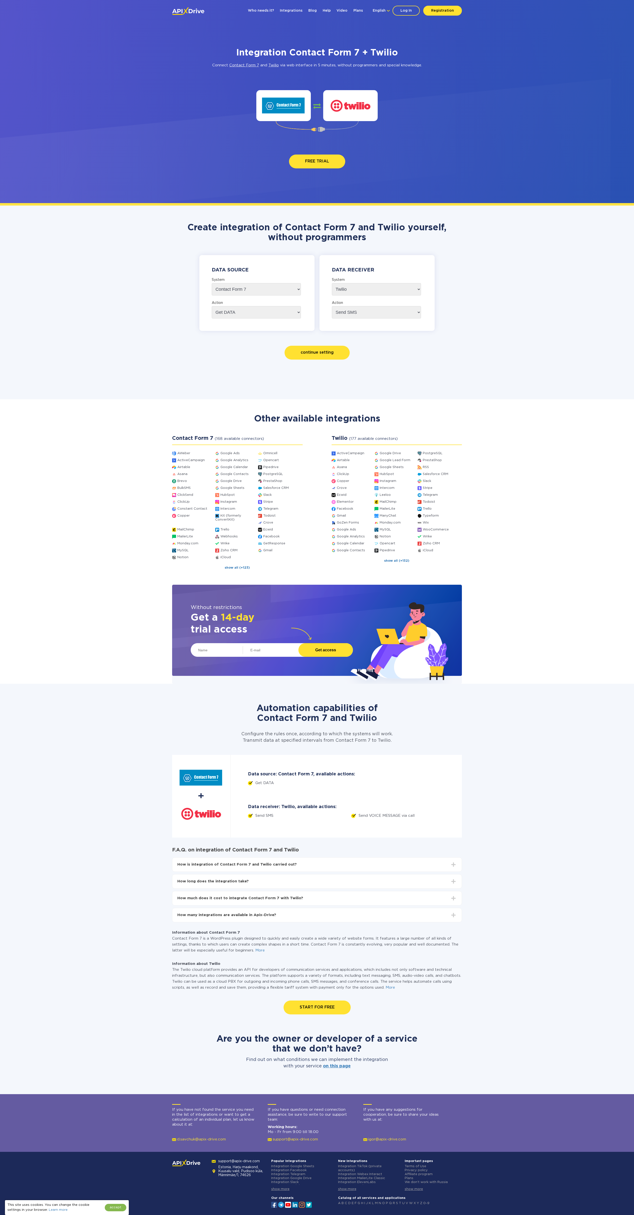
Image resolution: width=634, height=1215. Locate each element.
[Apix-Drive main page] (188, 11)
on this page (337, 1066)
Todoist (269, 515)
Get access (325, 650)
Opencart (271, 460)
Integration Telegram (288, 1174)
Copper (183, 515)
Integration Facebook (289, 1170)
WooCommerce (436, 529)
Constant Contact (192, 508)
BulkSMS (184, 488)
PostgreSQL (273, 474)
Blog (312, 10)
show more (280, 1189)
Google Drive (231, 481)
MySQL (183, 550)
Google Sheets (232, 488)
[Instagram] (302, 1204)
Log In (406, 10)
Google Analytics (234, 460)
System (218, 279)
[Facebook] (274, 1204)
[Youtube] (288, 1204)
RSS (426, 467)
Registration (442, 10)
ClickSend (185, 495)
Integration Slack (285, 1182)
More (260, 950)
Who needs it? (261, 10)
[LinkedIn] (295, 1204)
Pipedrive (271, 467)
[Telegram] (281, 1205)
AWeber (183, 453)
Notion (182, 557)
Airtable (183, 467)
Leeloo (385, 495)
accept (115, 1207)
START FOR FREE (317, 1007)
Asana (182, 474)
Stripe (268, 502)
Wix (426, 522)
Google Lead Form (395, 460)
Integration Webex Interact (360, 1174)
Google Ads (230, 453)
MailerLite (185, 536)
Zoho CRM (229, 550)
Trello (224, 529)
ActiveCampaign (191, 460)
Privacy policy (416, 1170)
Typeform (431, 515)
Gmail (267, 550)
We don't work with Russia (426, 1182)
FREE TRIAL (317, 161)
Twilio (273, 65)
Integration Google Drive (291, 1178)
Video (342, 10)
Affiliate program (419, 1174)
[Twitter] (309, 1204)
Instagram (228, 502)
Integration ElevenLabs (357, 1182)
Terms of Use (415, 1166)
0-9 (426, 1203)
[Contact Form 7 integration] (283, 105)
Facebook (271, 536)
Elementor (345, 502)
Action (217, 302)
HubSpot (227, 495)
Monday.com (187, 543)
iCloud (225, 557)
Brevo (182, 481)
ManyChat (388, 515)
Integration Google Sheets (292, 1166)
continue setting (317, 352)
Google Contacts (234, 474)
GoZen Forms (348, 522)
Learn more (58, 1210)
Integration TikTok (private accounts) (360, 1168)
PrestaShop (272, 481)
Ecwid (268, 529)
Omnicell (270, 453)
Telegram (270, 508)
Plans (358, 10)
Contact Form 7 (244, 65)
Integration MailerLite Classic (361, 1178)
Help (327, 10)
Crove (268, 522)
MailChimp (185, 529)
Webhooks (229, 536)
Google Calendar (234, 467)
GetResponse (274, 543)
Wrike (225, 543)
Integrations (291, 10)
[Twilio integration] (350, 105)
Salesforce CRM (276, 488)
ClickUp (183, 502)
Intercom (227, 508)
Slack (267, 495)
